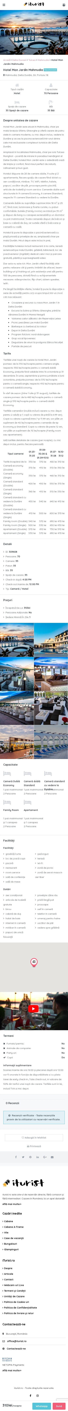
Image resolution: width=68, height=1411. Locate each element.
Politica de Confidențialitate (20, 1307)
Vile (6, 1232)
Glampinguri (11, 1249)
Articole (8, 1273)
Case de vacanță (14, 1238)
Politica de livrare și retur (19, 1313)
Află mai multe (11, 1204)
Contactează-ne (16, 1348)
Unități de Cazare (14, 1296)
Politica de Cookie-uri (16, 1302)
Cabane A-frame (14, 1226)
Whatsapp (42, 1406)
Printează (35, 1146)
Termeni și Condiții (15, 1290)
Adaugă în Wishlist (35, 1137)
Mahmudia (43, 60)
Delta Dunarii (19, 60)
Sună (59, 1406)
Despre (8, 1268)
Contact (8, 1279)
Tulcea (31, 60)
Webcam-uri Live (14, 1285)
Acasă (6, 60)
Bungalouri (10, 1243)
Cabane (8, 1221)
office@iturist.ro (16, 1341)
